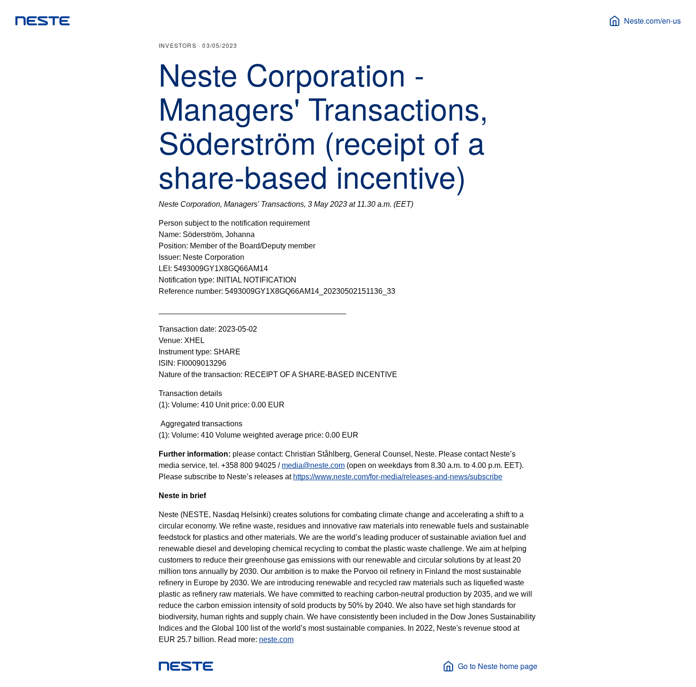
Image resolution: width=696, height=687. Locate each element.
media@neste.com (313, 465)
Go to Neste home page (497, 666)
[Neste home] (42, 21)
